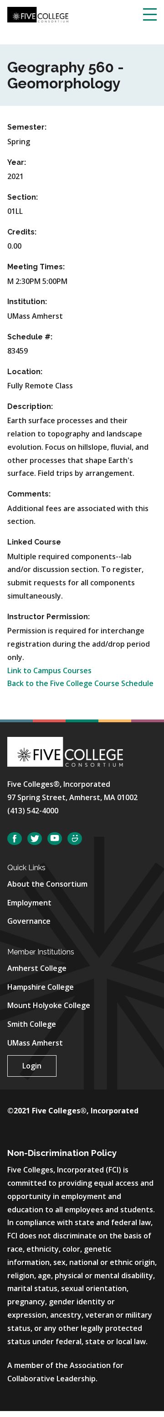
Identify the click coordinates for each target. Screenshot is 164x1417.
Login (31, 1066)
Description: (30, 406)
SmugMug (74, 838)
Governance (29, 921)
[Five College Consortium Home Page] (37, 14)
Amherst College (37, 968)
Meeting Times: (36, 266)
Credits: (21, 232)
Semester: (26, 127)
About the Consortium (47, 884)
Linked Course (34, 542)
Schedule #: (29, 336)
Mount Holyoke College (48, 1005)
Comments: (29, 494)
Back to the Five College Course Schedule (80, 683)
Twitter (34, 838)
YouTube (54, 838)
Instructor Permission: (48, 616)
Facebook (14, 838)
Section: (22, 197)
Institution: (27, 301)
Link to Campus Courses (49, 670)
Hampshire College (40, 987)
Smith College (31, 1024)
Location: (24, 371)
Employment (29, 903)
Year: (16, 162)
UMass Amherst (35, 1043)
